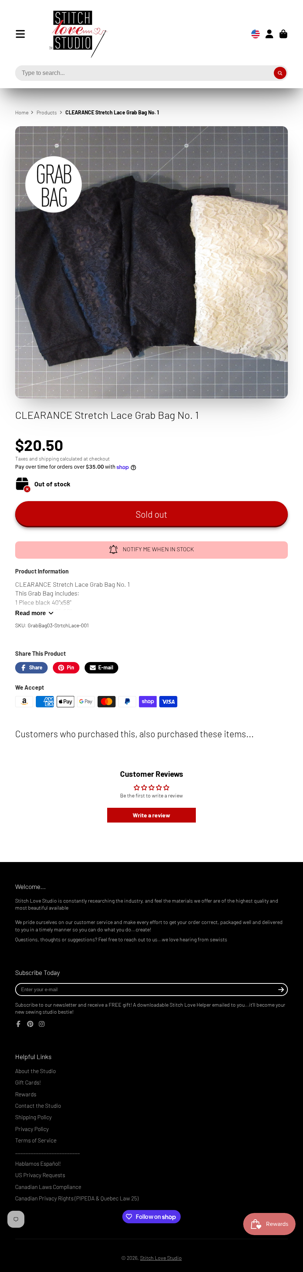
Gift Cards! (28, 1082)
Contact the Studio (38, 1105)
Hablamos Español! (38, 1163)
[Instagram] (41, 1024)
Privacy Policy (32, 1129)
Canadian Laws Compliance (48, 1186)
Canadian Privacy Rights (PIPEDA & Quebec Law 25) (77, 1198)
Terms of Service (36, 1140)
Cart (283, 34)
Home (21, 112)
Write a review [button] (151, 814)
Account (269, 34)
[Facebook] (18, 1024)
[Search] (280, 73)
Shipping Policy (33, 1117)
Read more (30, 613)
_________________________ (47, 1151)
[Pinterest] (30, 1024)
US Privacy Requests (40, 1175)
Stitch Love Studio (161, 1258)
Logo (73, 34)
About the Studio (35, 1071)
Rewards (25, 1094)
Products (47, 112)
